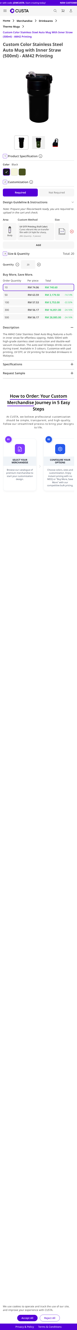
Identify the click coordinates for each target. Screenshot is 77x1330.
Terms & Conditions (50, 1326)
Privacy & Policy (24, 1326)
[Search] (55, 11)
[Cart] (63, 11)
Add (38, 245)
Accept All (27, 1318)
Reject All (49, 1318)
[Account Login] (71, 11)
